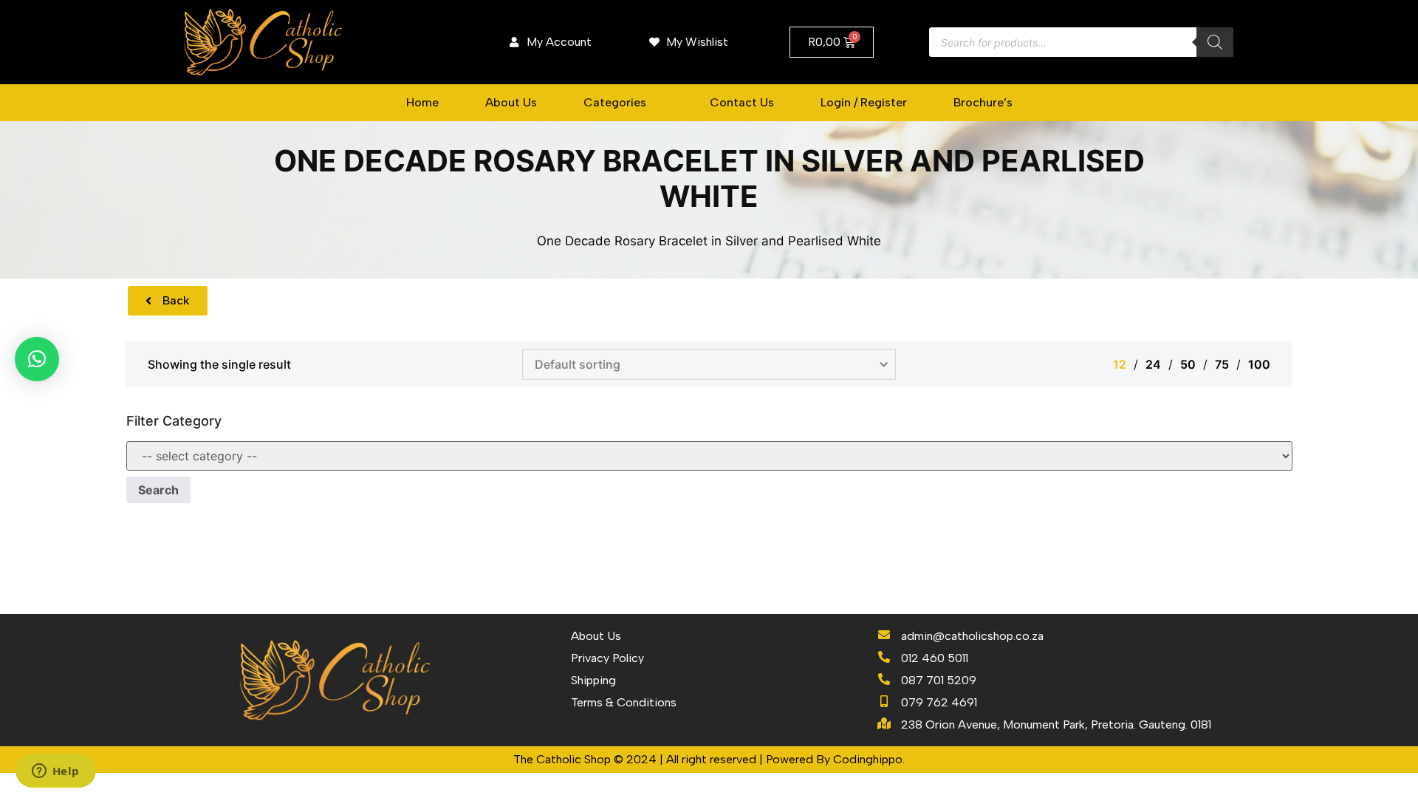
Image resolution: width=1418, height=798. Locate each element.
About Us (596, 636)
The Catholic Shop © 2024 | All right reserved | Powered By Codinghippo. (709, 759)
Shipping (593, 680)
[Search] (1214, 42)
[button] (623, 102)
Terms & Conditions (624, 702)
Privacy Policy (607, 658)
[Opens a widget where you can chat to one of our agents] (55, 772)
